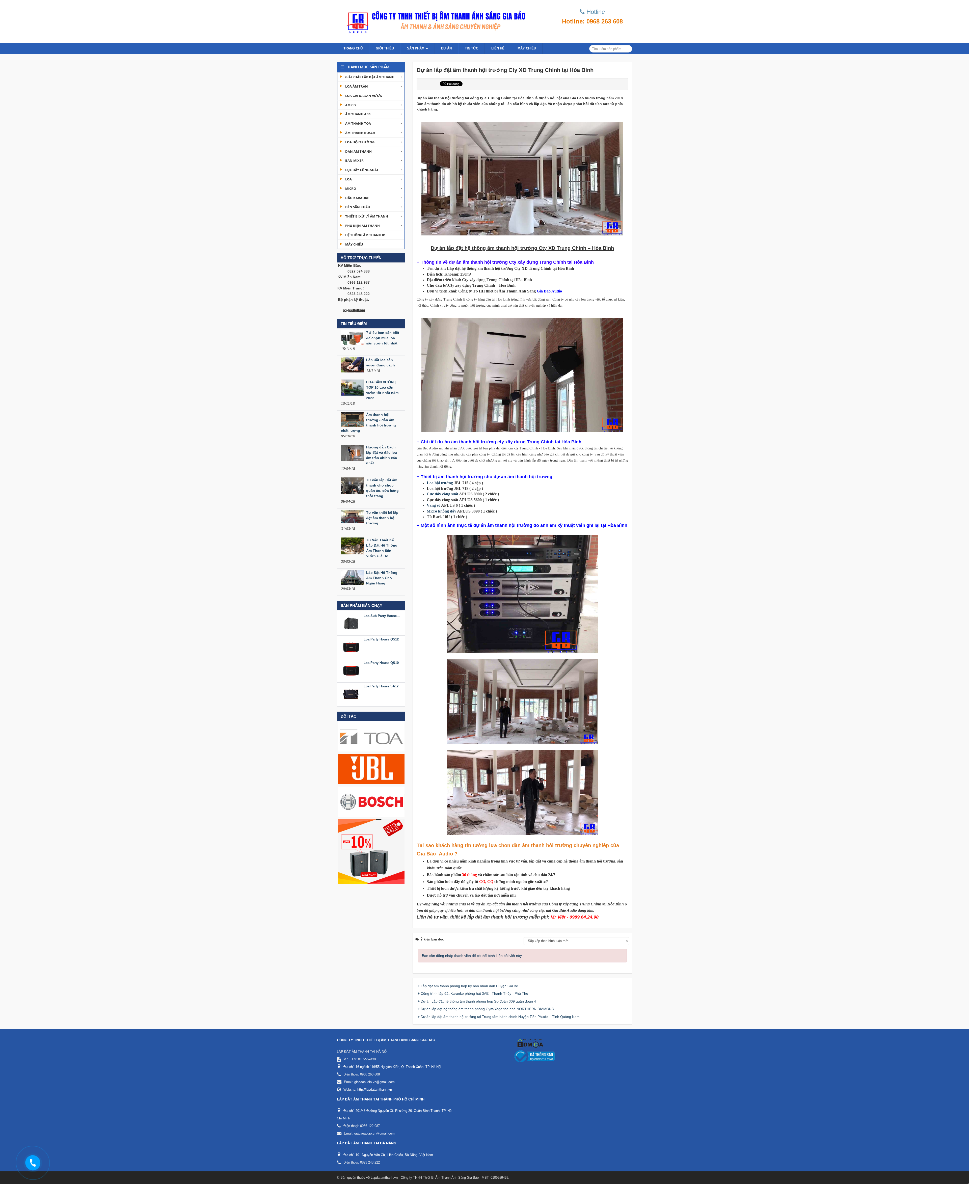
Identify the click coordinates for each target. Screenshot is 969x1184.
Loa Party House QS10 (381, 633)
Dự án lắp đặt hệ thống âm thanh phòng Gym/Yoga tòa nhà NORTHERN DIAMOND (487, 1009)
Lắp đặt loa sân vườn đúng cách (380, 362)
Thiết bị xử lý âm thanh (366, 216)
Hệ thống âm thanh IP (365, 235)
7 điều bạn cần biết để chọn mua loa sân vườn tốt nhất (382, 338)
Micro (350, 188)
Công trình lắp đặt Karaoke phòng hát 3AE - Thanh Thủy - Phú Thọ (474, 993)
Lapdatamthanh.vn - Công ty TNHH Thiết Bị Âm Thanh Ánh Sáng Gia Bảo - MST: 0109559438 (439, 1177)
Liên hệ (497, 48)
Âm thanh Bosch (360, 132)
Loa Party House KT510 (382, 704)
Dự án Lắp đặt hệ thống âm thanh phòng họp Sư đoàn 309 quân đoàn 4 (478, 1001)
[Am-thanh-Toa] (371, 736)
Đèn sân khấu (357, 207)
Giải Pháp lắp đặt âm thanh (369, 77)
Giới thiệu (385, 48)
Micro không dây (441, 511)
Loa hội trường (359, 142)
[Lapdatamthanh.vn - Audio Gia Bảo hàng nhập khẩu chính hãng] (434, 20)
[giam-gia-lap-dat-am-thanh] (371, 851)
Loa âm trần (356, 86)
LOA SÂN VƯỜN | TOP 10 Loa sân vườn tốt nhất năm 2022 (382, 390)
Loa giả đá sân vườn (364, 95)
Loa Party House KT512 (382, 680)
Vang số (433, 505)
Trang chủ (353, 48)
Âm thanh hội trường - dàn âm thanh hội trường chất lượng (368, 423)
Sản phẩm (416, 48)
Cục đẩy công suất (362, 170)
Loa (348, 179)
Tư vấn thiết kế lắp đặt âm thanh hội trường (382, 517)
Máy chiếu (527, 48)
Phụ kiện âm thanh (362, 225)
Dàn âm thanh (358, 151)
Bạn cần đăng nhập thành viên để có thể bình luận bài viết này (472, 956)
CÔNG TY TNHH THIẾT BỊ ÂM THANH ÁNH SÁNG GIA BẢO (386, 1040)
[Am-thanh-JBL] (371, 769)
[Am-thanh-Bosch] (371, 801)
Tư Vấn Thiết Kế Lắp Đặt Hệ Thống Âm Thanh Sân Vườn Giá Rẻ (381, 548)
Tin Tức (471, 48)
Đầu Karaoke (357, 198)
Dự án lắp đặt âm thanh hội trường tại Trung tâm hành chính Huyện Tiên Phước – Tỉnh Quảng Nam (500, 1017)
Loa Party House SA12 (381, 657)
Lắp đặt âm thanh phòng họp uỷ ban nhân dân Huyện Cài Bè (469, 986)
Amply (350, 105)
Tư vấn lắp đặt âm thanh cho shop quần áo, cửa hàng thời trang (382, 488)
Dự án (446, 48)
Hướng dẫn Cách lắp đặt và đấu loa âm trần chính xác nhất (381, 455)
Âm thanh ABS (357, 114)
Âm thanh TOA (358, 123)
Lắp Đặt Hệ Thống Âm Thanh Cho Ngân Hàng (381, 578)
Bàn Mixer (354, 160)
